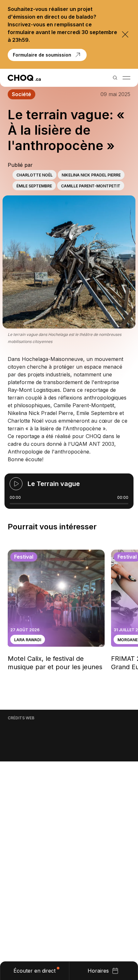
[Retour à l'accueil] (24, 78)
